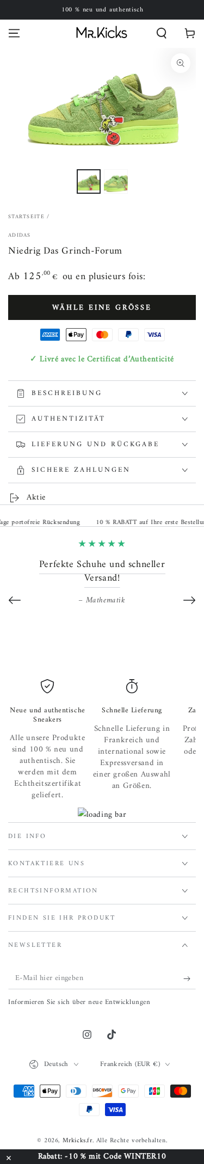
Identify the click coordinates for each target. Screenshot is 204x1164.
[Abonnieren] (189, 978)
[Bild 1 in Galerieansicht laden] (89, 181)
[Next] (189, 600)
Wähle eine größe (102, 308)
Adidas (19, 235)
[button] (161, 33)
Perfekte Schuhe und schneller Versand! (102, 571)
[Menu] (14, 33)
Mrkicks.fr (77, 1141)
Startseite (26, 216)
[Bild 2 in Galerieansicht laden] (116, 181)
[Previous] (15, 600)
